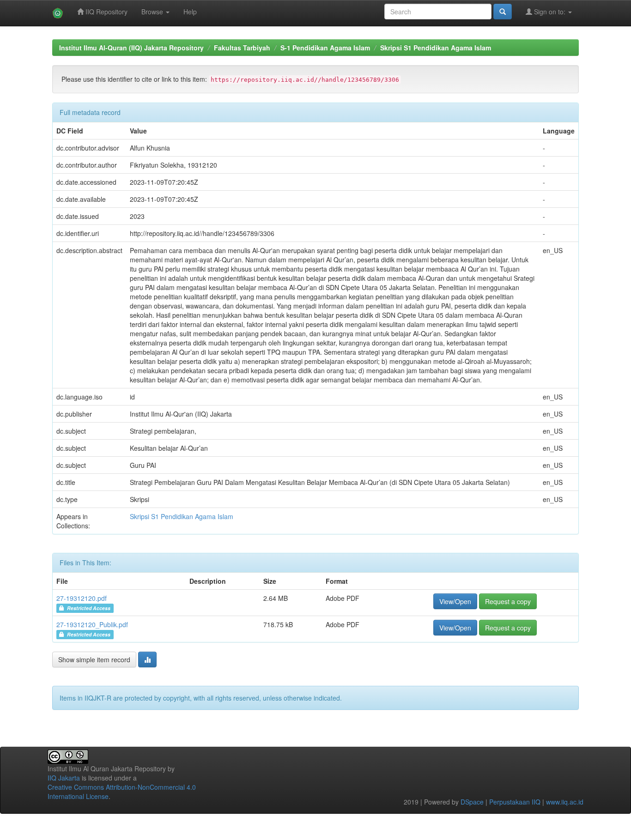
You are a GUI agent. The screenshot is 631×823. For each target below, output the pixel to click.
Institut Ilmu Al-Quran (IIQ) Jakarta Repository (131, 47)
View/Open (455, 601)
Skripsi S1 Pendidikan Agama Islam (435, 47)
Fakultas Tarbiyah (242, 47)
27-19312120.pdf (81, 598)
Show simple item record (94, 659)
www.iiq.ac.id (564, 801)
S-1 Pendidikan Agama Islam (325, 47)
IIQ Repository (105, 11)
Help (190, 11)
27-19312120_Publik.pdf (92, 624)
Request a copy (508, 601)
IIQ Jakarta (64, 777)
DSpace (472, 801)
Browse (153, 11)
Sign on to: (549, 11)
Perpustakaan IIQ (514, 801)
